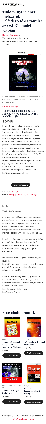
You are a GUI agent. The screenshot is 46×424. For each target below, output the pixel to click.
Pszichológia (23, 194)
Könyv (13, 96)
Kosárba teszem (20, 185)
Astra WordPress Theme (23, 419)
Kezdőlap (6, 96)
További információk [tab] (11, 211)
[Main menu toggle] (41, 4)
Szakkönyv (21, 96)
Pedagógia (13, 194)
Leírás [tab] (5, 206)
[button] (40, 54)
